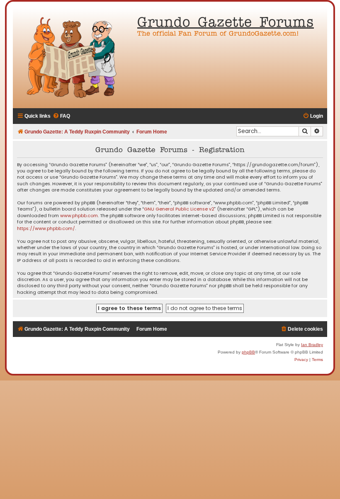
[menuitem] (61, 116)
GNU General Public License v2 (179, 209)
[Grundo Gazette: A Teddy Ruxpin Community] (73, 58)
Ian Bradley (312, 344)
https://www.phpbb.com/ (46, 228)
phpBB (248, 352)
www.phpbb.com (79, 216)
